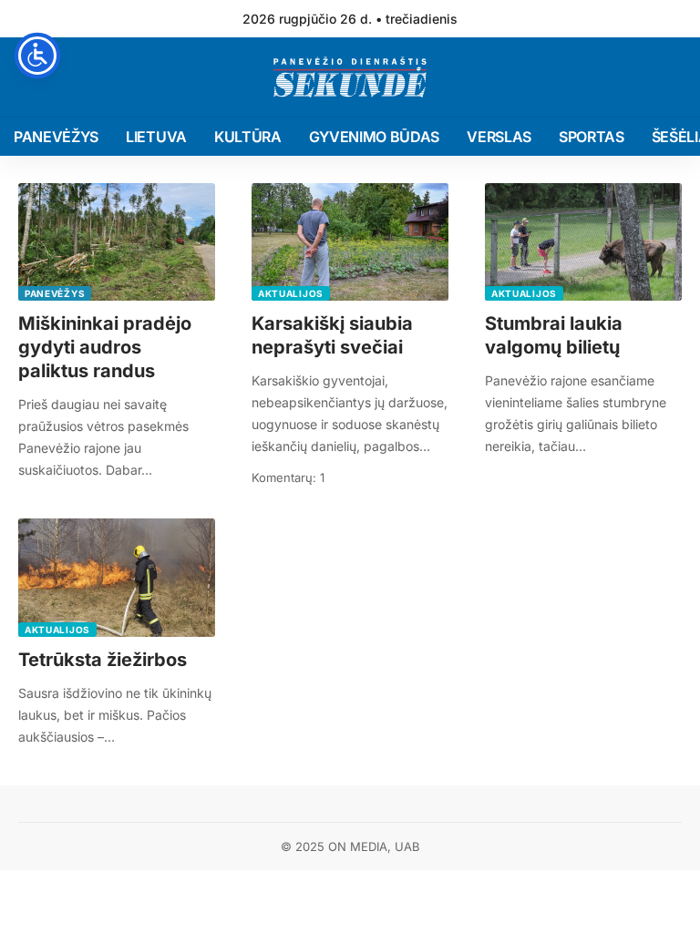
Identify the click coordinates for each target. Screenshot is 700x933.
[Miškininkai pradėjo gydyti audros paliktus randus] (116, 242)
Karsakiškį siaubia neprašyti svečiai (332, 335)
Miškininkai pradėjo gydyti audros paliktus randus (104, 347)
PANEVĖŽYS (55, 293)
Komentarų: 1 (288, 477)
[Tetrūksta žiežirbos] (116, 577)
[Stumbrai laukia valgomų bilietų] (583, 242)
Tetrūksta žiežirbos (102, 660)
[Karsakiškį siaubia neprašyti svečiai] (350, 242)
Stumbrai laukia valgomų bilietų (554, 335)
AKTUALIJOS (291, 293)
